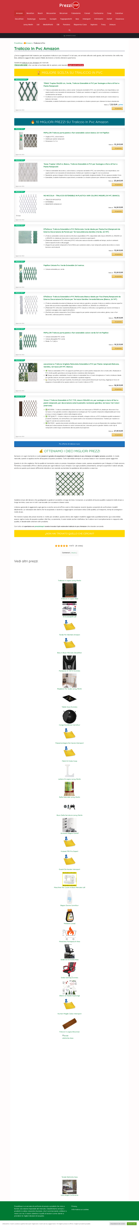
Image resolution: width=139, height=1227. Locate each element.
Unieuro (112, 24)
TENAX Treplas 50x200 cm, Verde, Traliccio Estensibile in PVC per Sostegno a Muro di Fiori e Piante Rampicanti (81, 84)
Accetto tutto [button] (132, 1223)
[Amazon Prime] (120, 104)
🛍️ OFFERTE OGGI (69, 35)
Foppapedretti (66, 19)
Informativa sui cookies (80, 1209)
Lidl (38, 24)
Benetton (30, 13)
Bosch (40, 13)
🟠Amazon (28, 43)
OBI (58, 24)
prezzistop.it (40, 526)
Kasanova (120, 19)
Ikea (77, 19)
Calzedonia (76, 13)
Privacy (74, 1206)
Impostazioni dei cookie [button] (118, 1223)
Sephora (93, 24)
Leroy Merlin (28, 24)
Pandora (66, 24)
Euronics (42, 19)
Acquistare (118, 108)
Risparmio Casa (80, 24)
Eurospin (53, 19)
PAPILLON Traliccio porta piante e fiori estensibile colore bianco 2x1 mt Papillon (76, 133)
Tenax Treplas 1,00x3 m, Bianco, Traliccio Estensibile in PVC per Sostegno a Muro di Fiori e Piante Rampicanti (80, 165)
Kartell (109, 19)
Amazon (19, 13)
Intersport (87, 19)
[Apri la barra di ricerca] (69, 30)
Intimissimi (98, 19)
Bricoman (64, 13)
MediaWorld (48, 24)
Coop (109, 13)
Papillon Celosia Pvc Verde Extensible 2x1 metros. (64, 265)
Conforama (98, 13)
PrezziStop (18, 43)
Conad (87, 13)
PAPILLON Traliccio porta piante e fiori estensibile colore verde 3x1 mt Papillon (76, 333)
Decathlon (19, 19)
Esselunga (31, 19)
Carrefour (119, 13)
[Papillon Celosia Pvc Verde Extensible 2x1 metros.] (28, 273)
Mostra (74, 553)
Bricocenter (51, 13)
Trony (103, 24)
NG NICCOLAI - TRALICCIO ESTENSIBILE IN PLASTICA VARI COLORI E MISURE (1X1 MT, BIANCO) (82, 196)
